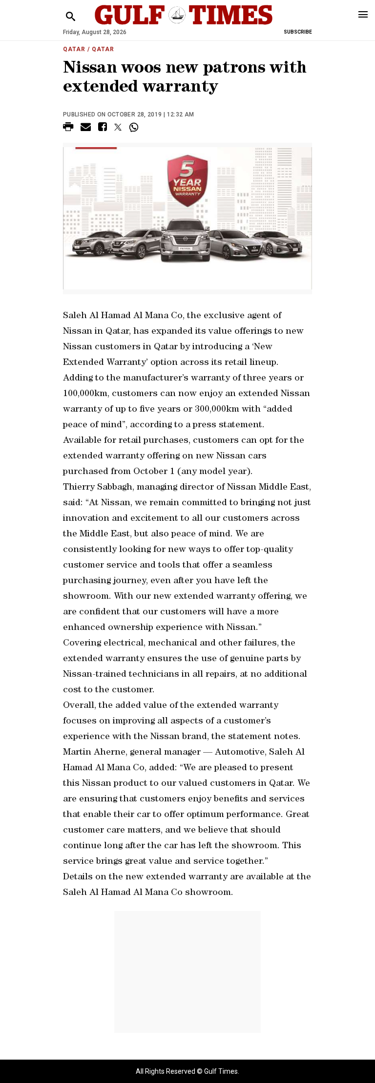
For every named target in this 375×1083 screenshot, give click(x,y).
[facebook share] (102, 128)
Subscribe (298, 32)
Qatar (74, 49)
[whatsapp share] (135, 127)
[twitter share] (118, 127)
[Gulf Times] (183, 24)
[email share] (86, 128)
